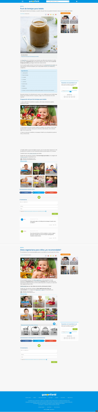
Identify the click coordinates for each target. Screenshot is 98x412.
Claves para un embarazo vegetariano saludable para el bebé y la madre (38, 305)
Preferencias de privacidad (28, 211)
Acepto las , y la (33, 211)
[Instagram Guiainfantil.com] (69, 97)
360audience (52, 409)
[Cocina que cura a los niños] (39, 174)
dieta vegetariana (37, 280)
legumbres (24, 60)
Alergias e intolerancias (23, 189)
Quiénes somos (28, 397)
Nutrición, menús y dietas (32, 337)
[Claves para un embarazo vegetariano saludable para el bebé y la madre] (39, 307)
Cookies (34, 397)
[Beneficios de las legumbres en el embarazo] (39, 187)
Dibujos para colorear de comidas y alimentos (29, 325)
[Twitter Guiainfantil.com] (72, 97)
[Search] (68, 1)
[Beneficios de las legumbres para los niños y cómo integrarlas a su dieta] (51, 187)
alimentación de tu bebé (50, 65)
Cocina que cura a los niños (38, 173)
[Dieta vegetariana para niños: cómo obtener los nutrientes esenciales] (51, 320)
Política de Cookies (42, 211)
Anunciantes (63, 397)
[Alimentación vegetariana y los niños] (39, 320)
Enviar (55, 213)
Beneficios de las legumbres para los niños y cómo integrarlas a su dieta (51, 185)
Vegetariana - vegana (24, 170)
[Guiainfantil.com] (34, 2)
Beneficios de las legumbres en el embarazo (37, 185)
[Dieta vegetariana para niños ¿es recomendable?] (26, 174)
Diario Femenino (57, 407)
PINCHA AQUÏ (23, 286)
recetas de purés (32, 153)
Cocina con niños (36, 170)
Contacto (56, 397)
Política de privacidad (42, 397)
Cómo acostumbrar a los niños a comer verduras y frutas (26, 318)
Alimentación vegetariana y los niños (38, 318)
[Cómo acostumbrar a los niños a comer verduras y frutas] (26, 320)
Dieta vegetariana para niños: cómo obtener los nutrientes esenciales (51, 318)
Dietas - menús (36, 182)
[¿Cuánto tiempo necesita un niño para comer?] (51, 307)
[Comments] (55, 14)
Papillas (33, 189)
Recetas (22, 6)
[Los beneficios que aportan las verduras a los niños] (51, 174)
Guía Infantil (49, 407)
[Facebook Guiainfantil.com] (64, 97)
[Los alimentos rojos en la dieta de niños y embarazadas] (26, 187)
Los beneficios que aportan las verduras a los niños (50, 172)
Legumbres (29, 189)
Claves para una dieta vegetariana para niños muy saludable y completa (25, 305)
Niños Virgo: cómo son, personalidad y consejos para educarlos (73, 22)
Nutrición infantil (49, 303)
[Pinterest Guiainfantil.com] (67, 97)
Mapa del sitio (70, 397)
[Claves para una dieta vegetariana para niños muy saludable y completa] (26, 307)
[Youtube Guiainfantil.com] (74, 97)
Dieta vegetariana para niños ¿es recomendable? (26, 173)
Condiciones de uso (35, 211)
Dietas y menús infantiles (25, 182)
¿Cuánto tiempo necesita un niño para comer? (51, 305)
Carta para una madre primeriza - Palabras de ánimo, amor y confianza (65, 22)
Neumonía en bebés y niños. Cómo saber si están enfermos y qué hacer (64, 30)
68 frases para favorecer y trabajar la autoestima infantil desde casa (74, 30)
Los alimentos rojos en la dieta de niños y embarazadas (26, 185)
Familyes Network (41, 407)
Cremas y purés (23, 157)
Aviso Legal (50, 397)
